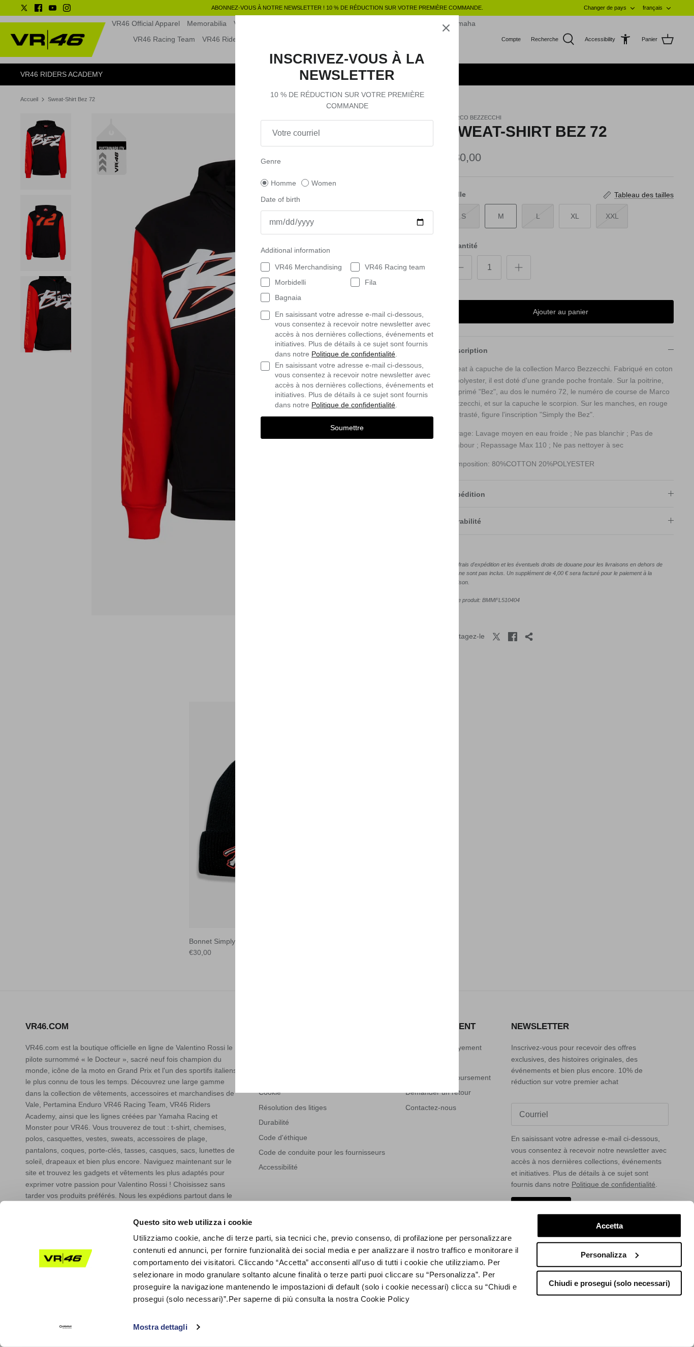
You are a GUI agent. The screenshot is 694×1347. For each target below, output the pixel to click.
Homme (283, 183)
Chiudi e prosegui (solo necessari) (609, 1283)
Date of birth (280, 199)
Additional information (295, 250)
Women (323, 183)
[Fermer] (446, 28)
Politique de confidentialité (353, 354)
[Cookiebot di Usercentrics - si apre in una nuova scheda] (65, 1327)
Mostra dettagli (160, 1327)
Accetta (609, 1225)
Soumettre (347, 428)
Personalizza (603, 1254)
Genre (271, 161)
